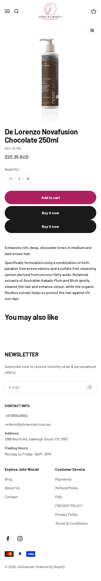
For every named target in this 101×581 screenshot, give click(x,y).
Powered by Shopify (50, 567)
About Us (12, 487)
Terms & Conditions (71, 523)
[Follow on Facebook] (8, 538)
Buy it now (50, 212)
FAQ (58, 496)
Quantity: (12, 169)
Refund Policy (66, 487)
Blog (8, 479)
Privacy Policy (66, 514)
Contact (11, 496)
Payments (63, 479)
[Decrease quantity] (11, 178)
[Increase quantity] (28, 178)
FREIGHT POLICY (68, 505)
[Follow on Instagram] (20, 538)
